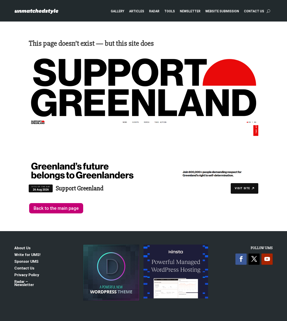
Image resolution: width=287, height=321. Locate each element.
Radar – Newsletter (24, 283)
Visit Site (242, 188)
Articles (136, 11)
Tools (169, 11)
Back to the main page (56, 208)
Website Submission (222, 11)
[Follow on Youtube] (267, 259)
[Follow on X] (254, 259)
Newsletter (190, 11)
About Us (22, 248)
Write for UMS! (27, 255)
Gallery (117, 11)
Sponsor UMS (26, 262)
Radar (154, 11)
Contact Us (254, 11)
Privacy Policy (26, 275)
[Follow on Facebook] (241, 259)
